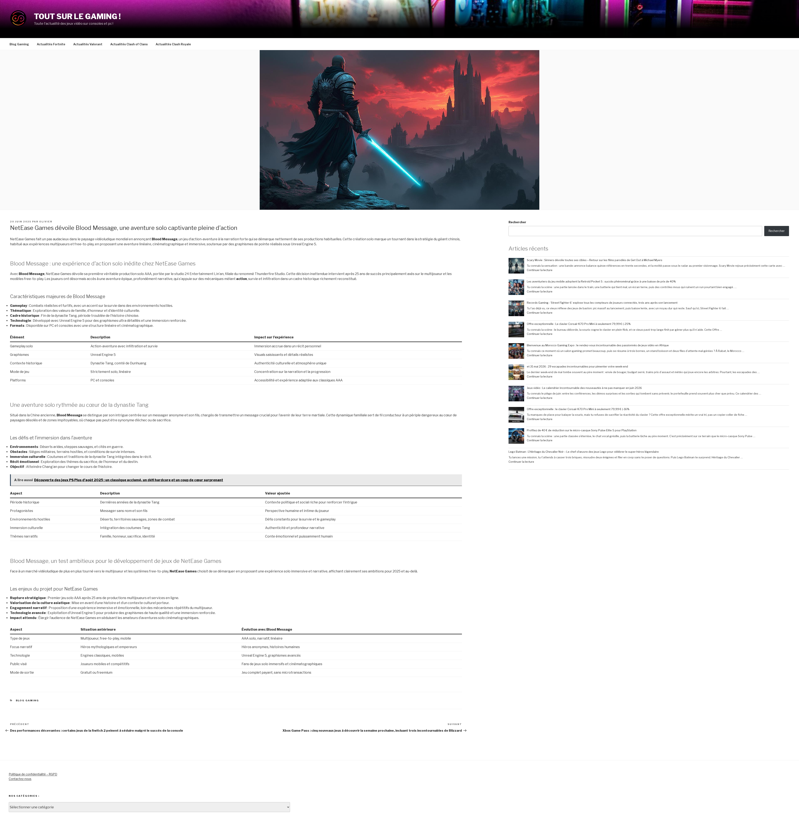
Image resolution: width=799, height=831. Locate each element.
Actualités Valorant (87, 44)
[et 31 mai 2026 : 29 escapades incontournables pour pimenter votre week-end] (516, 372)
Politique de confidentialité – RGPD (33, 774)
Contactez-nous (20, 778)
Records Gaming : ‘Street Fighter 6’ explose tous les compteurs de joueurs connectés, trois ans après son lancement (602, 302)
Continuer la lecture (539, 270)
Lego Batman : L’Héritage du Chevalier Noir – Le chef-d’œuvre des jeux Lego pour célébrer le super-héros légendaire (584, 451)
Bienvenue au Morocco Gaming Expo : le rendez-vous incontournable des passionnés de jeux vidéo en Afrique (598, 345)
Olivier (45, 221)
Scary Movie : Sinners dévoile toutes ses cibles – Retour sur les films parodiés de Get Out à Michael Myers (594, 260)
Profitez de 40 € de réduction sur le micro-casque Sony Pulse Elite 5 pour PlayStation (581, 430)
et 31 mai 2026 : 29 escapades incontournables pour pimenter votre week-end (577, 366)
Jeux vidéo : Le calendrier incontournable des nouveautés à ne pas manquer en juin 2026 (584, 388)
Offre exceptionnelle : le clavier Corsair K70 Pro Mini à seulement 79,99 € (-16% (578, 409)
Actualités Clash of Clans (129, 44)
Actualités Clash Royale (173, 44)
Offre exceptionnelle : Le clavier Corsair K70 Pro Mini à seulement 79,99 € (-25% (579, 323)
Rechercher (517, 222)
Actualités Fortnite (51, 44)
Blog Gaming (19, 44)
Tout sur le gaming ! (77, 16)
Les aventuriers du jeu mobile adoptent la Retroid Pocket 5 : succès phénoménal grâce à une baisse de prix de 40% (601, 281)
